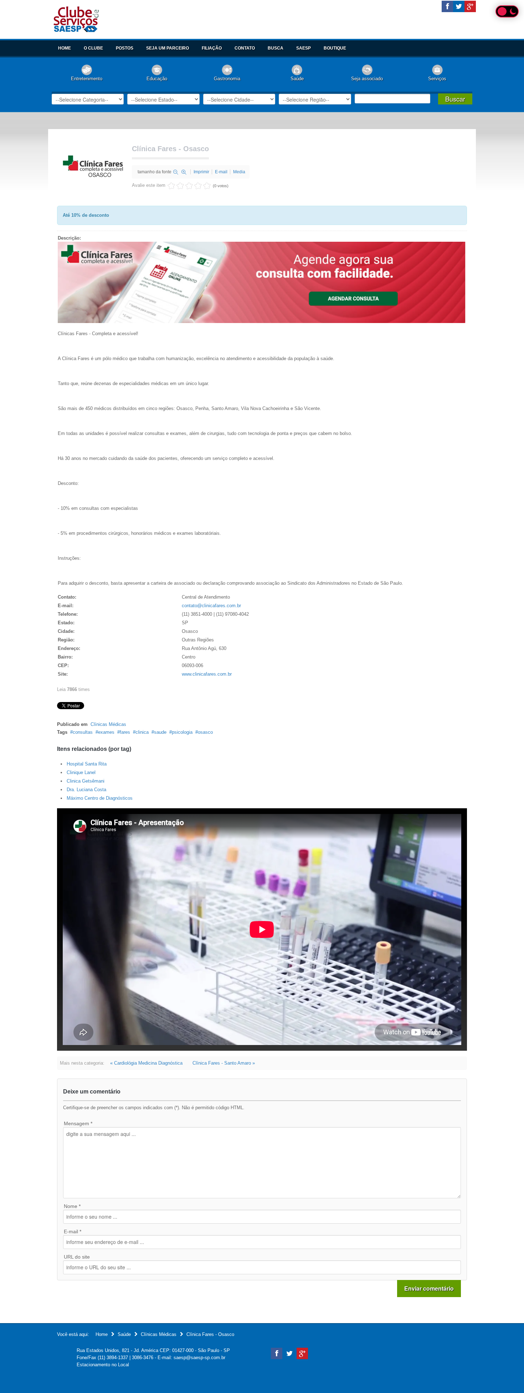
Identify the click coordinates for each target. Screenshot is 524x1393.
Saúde (297, 78)
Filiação (212, 48)
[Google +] (470, 6)
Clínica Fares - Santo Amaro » (223, 1063)
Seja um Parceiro (167, 48)
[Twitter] (458, 6)
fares (125, 732)
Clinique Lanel (81, 772)
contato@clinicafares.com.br (211, 605)
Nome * (72, 1206)
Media (239, 171)
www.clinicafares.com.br (207, 674)
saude (160, 732)
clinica (142, 732)
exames (106, 732)
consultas (83, 732)
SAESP (303, 48)
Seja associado (367, 78)
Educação (157, 78)
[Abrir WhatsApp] (506, 1375)
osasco (205, 732)
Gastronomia (227, 78)
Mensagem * (78, 1123)
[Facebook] (447, 6)
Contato (245, 48)
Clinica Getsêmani (85, 781)
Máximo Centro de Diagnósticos (100, 798)
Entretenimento (86, 78)
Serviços (437, 78)
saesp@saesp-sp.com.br (199, 1357)
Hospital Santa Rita (87, 764)
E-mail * (72, 1231)
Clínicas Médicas (108, 724)
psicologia (182, 732)
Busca (275, 48)
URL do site (77, 1257)
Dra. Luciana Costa (86, 789)
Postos (124, 48)
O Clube (93, 48)
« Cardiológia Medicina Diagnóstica (146, 1063)
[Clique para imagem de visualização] (92, 165)
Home (64, 48)
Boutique (335, 48)
